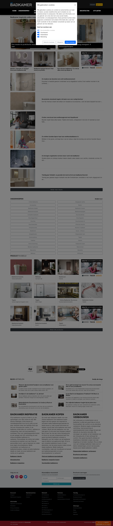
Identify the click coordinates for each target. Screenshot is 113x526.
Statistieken (44, 34)
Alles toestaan (70, 42)
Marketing (44, 37)
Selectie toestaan (49, 42)
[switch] (38, 32)
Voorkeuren (44, 32)
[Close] (75, 5)
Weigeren (60, 42)
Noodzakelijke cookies (48, 30)
